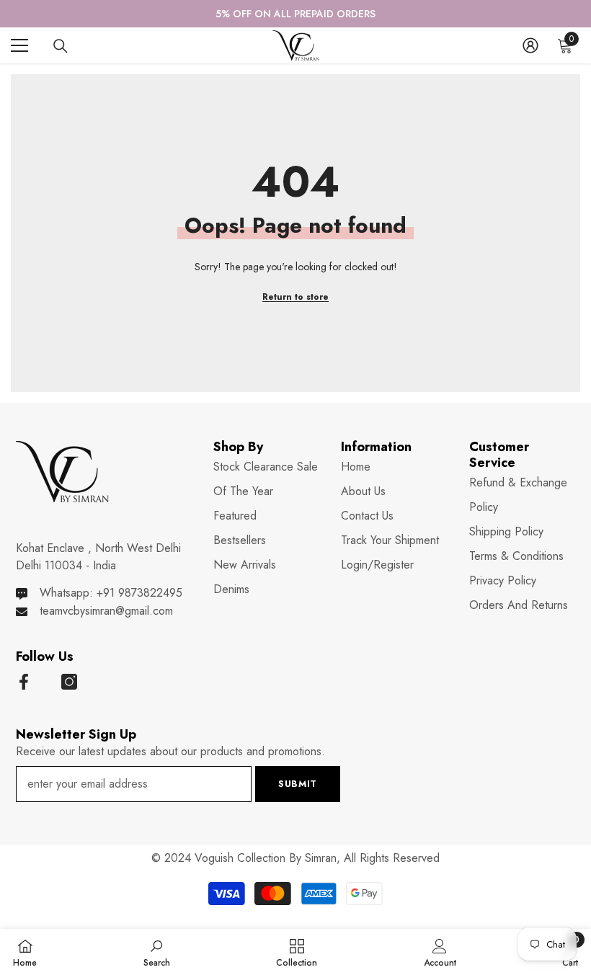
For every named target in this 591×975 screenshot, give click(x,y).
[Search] (60, 46)
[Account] (530, 45)
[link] (157, 952)
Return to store (295, 296)
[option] (295, 13)
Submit (297, 784)
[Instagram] (69, 681)
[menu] (19, 45)
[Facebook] (23, 681)
